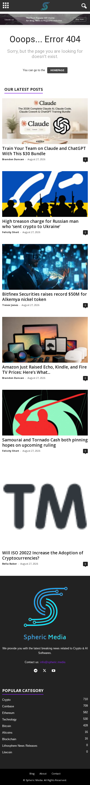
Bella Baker (9, 563)
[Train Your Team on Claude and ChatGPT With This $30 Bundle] (45, 121)
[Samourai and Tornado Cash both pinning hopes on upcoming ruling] (45, 413)
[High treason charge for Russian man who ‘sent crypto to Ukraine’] (45, 194)
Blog (32, 773)
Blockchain (9, 739)
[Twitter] (45, 671)
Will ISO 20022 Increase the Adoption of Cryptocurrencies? (42, 555)
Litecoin (7, 752)
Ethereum (8, 713)
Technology (9, 719)
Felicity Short (10, 232)
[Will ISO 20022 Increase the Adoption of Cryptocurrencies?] (45, 505)
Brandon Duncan (13, 159)
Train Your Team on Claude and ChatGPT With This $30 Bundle (44, 151)
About (43, 773)
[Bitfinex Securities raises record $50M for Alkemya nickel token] (45, 267)
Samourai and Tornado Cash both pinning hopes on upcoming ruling (45, 442)
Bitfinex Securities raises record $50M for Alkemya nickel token (44, 296)
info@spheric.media (52, 662)
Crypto (6, 699)
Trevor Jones (10, 305)
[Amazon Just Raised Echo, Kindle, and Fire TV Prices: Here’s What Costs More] (45, 340)
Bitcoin (6, 726)
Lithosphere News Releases (19, 745)
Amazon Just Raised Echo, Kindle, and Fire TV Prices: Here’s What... (44, 369)
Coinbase (8, 706)
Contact (56, 773)
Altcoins (7, 732)
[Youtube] (54, 671)
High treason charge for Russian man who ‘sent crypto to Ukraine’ (40, 223)
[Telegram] (36, 671)
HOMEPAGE (57, 70)
